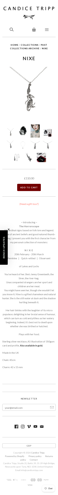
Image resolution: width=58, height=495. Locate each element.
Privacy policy (34, 456)
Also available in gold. (31, 345)
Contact (34, 459)
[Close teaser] (8, 229)
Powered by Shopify (14, 456)
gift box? (33, 203)
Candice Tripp (38, 452)
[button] (4, 247)
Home (14, 45)
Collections (29, 45)
